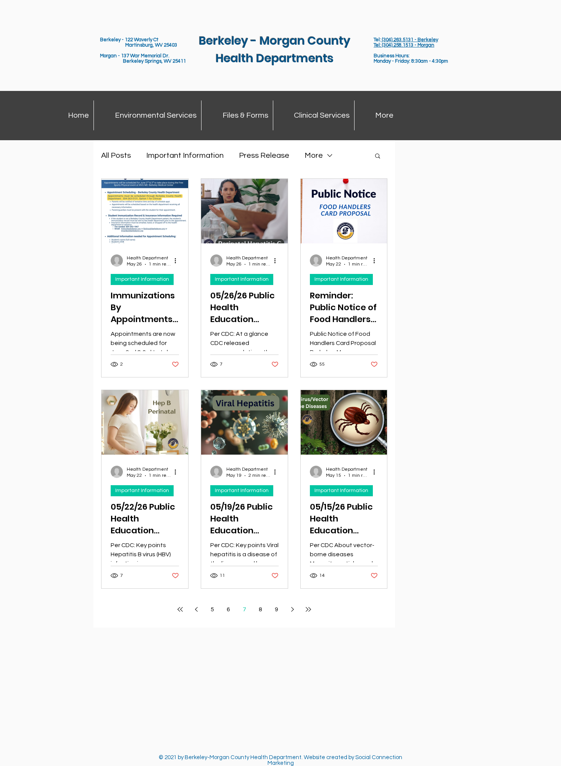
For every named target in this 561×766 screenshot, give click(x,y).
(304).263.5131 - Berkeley (409, 39)
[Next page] (292, 609)
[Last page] (308, 609)
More (314, 155)
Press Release (264, 155)
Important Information (185, 155)
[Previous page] (196, 609)
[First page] (180, 609)
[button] (377, 156)
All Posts (116, 155)
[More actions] (177, 260)
